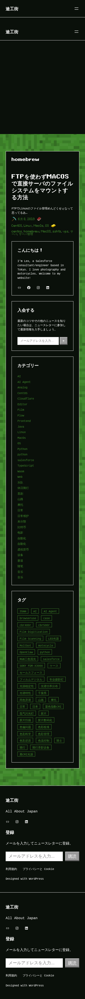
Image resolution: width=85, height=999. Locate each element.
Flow (20, 415)
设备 (20, 555)
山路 (20, 499)
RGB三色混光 (28, 659)
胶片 (44, 713)
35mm (23, 611)
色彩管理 (43, 734)
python (22, 454)
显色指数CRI (53, 706)
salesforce (25, 460)
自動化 (21, 538)
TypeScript (25, 465)
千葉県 (42, 693)
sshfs (57, 231)
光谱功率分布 (49, 686)
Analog (22, 387)
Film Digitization (34, 631)
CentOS (17, 225)
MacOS (46, 231)
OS (47, 225)
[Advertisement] (42, 89)
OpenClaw (26, 652)
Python (22, 449)
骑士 (59, 740)
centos (17, 231)
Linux (28, 225)
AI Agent (24, 382)
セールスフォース (31, 672)
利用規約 (11, 869)
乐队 (20, 482)
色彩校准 (43, 727)
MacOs (39, 225)
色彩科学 (25, 734)
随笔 (20, 566)
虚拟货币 (23, 549)
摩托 (20, 505)
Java (20, 426)
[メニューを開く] (76, 8)
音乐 (20, 572)
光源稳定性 (27, 686)
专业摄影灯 (56, 679)
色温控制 (43, 740)
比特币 (21, 527)
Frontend (24, 421)
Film (20, 409)
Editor (22, 404)
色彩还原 (25, 740)
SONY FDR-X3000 (31, 665)
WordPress (36, 878)
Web (19, 476)
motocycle (45, 645)
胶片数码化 (45, 720)
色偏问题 (25, 727)
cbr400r (25, 625)
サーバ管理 (26, 234)
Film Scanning (30, 638)
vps (66, 231)
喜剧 (20, 493)
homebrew (31, 231)
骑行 (22, 747)
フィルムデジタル (31, 679)
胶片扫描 (25, 720)
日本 (35, 706)
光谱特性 (25, 693)
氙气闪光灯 (27, 713)
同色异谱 (25, 700)
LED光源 (53, 638)
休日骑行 (23, 488)
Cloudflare (25, 398)
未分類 (21, 521)
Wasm (20, 471)
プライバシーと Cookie (38, 869)
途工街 (12, 8)
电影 (20, 532)
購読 (72, 856)
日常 (20, 510)
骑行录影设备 (40, 747)
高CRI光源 (26, 754)
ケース (54, 665)
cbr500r (44, 625)
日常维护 (23, 516)
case (46, 618)
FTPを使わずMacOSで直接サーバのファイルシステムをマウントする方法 (42, 186)
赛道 (20, 560)
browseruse (28, 618)
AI (19, 376)
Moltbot (25, 645)
